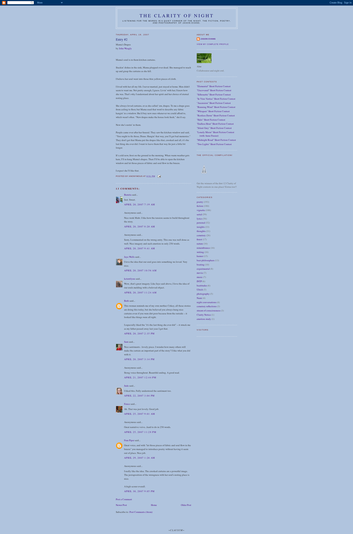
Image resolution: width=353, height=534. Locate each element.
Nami (199, 298)
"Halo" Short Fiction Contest (211, 119)
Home (154, 505)
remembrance (203, 247)
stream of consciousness (208, 310)
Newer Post (121, 505)
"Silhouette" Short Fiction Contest (214, 94)
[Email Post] (159, 176)
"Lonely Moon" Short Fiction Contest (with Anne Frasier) (215, 134)
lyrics (199, 218)
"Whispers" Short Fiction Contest (213, 111)
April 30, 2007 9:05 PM (139, 491)
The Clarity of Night (177, 15)
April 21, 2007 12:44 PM (140, 377)
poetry (200, 201)
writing (200, 252)
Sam (126, 341)
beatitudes (202, 285)
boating (200, 264)
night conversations (206, 302)
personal (201, 222)
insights (201, 226)
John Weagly (125, 48)
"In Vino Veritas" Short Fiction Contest (216, 98)
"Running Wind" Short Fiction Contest (216, 107)
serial (199, 214)
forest (199, 239)
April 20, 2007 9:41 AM (139, 248)
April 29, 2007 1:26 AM (139, 457)
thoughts (201, 231)
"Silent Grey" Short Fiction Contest (214, 128)
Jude (126, 385)
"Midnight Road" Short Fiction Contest (216, 140)
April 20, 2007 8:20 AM (139, 226)
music (200, 277)
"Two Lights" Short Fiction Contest (214, 144)
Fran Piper (129, 440)
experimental (203, 268)
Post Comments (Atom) (140, 512)
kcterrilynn (129, 278)
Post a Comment (124, 499)
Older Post (186, 505)
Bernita (127, 194)
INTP (199, 281)
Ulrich (200, 289)
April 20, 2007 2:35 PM (139, 333)
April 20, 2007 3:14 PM (139, 359)
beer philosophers (205, 260)
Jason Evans (208, 39)
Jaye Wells (129, 256)
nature (200, 243)
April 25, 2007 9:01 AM (139, 413)
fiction (200, 206)
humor (200, 256)
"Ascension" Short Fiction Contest (214, 103)
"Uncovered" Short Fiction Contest (214, 90)
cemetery (201, 235)
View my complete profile (213, 44)
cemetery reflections (207, 306)
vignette (201, 210)
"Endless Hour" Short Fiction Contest (215, 123)
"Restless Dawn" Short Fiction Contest (216, 115)
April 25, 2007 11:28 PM (140, 432)
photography (203, 293)
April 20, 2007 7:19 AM (139, 204)
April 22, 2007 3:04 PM (139, 395)
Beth (126, 300)
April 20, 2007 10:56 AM (140, 270)
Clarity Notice (204, 314)
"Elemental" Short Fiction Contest (214, 86)
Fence (127, 404)
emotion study (204, 319)
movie (200, 272)
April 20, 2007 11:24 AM (140, 292)
